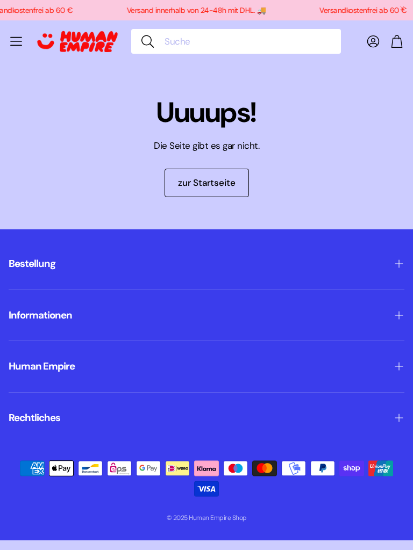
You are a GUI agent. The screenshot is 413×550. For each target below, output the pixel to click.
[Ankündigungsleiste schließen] (402, 8)
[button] (236, 41)
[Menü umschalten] (16, 41)
